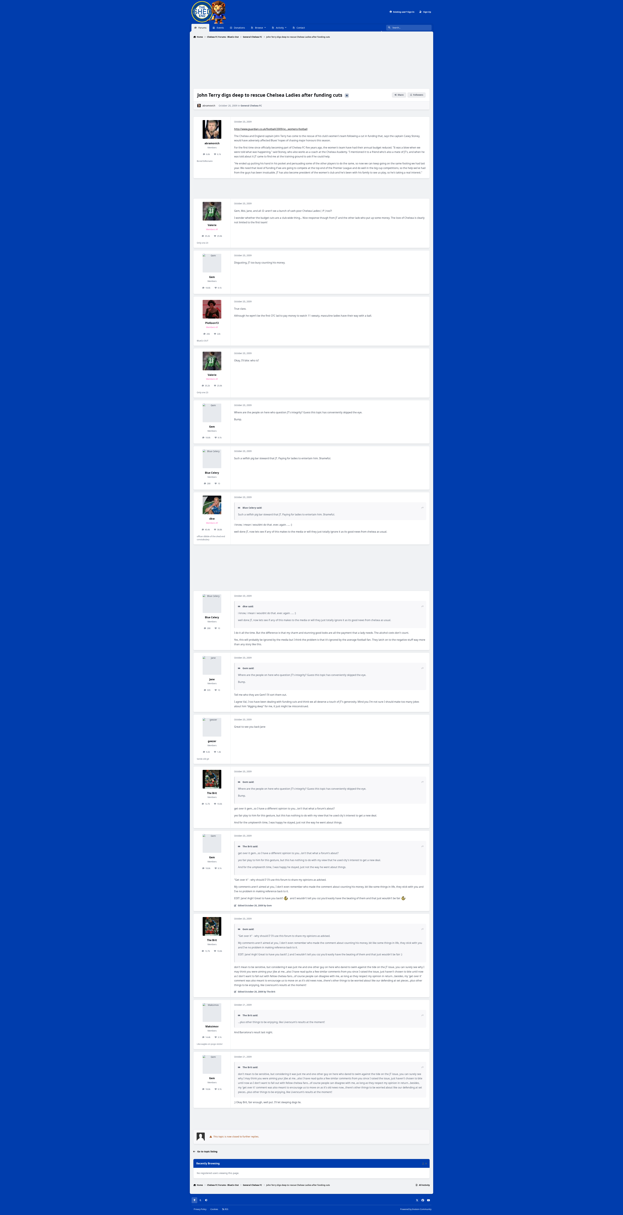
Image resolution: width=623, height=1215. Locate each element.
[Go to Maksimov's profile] (212, 1012)
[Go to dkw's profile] (212, 505)
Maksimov (212, 1026)
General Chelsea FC (251, 105)
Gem (212, 277)
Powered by (415, 1209)
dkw (212, 518)
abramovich (208, 105)
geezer (212, 741)
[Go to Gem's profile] (212, 263)
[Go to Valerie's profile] (212, 211)
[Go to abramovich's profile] (199, 105)
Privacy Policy (200, 1209)
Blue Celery (212, 473)
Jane (212, 679)
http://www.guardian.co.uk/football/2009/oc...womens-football (270, 129)
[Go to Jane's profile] (212, 665)
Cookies (214, 1209)
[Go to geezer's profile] (212, 727)
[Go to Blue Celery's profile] (212, 459)
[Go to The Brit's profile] (212, 779)
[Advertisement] (311, 63)
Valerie (212, 225)
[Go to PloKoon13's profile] (212, 309)
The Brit (212, 793)
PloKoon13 (212, 323)
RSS (226, 1209)
